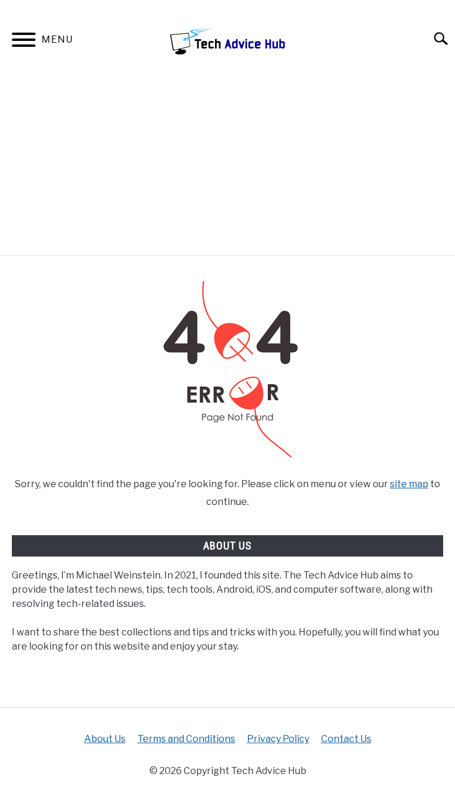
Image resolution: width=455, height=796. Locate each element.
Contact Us (346, 738)
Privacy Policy (278, 738)
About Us (105, 738)
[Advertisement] (227, 166)
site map (409, 484)
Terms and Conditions (186, 738)
